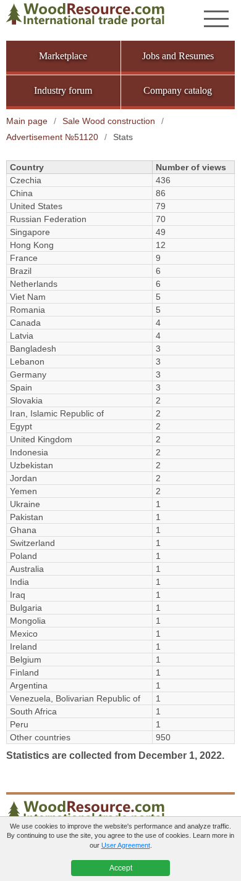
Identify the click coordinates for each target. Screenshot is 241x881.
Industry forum (63, 90)
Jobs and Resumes (178, 56)
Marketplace (63, 56)
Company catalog (177, 90)
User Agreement (125, 845)
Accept (120, 868)
